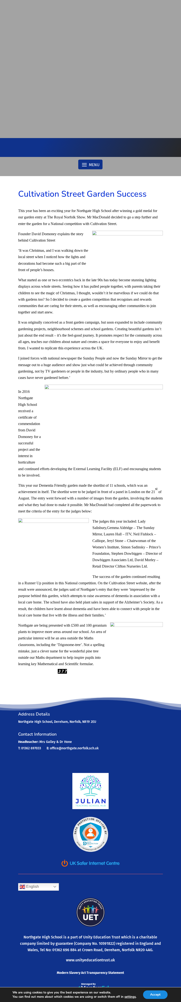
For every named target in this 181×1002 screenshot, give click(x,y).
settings (130, 997)
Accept (155, 994)
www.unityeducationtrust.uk (90, 960)
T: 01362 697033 (29, 748)
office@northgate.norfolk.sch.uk (74, 748)
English (32, 887)
